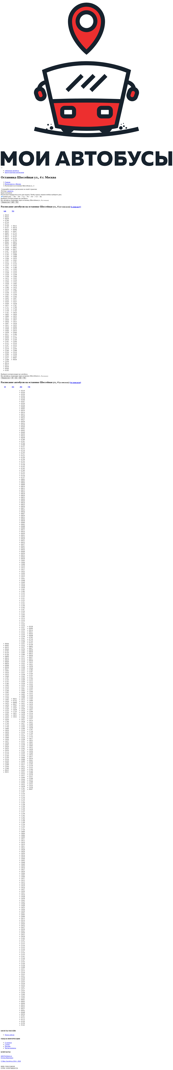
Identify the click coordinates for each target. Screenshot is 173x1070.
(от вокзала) (75, 382)
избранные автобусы (12, 170)
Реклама (7, 1046)
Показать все (6, 202)
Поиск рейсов (9, 1035)
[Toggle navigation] (1, 167)
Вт (19, 196)
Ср (24, 196)
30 (12, 378)
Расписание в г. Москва (13, 184)
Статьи (7, 1044)
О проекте (8, 1042)
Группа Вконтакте (7, 1058)
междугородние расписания (14, 172)
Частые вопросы (10, 1048)
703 (17, 202)
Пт (32, 196)
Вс (41, 196)
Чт (28, 196)
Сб (37, 196)
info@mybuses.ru (6, 1056)
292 (20, 378)
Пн (15, 196)
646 (13, 202)
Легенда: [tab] (7, 191)
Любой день (7, 196)
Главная (7, 182)
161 (16, 378)
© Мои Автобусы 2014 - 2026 (11, 1061)
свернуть (10, 191)
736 (24, 378)
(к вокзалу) (76, 207)
